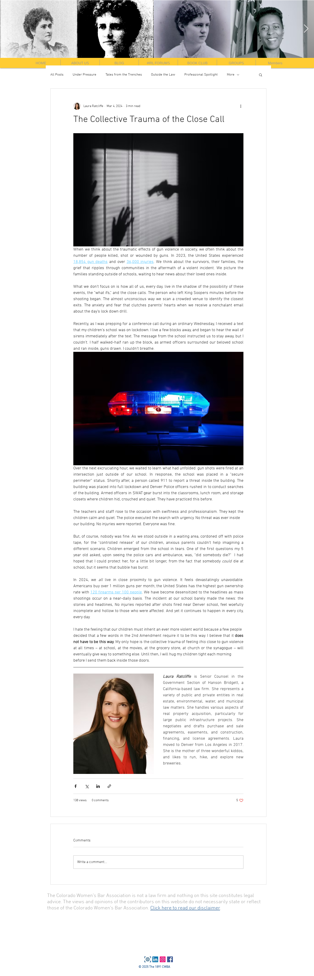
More (230, 75)
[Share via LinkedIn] (98, 786)
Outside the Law (163, 75)
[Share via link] (109, 786)
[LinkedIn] (155, 959)
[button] (260, 74)
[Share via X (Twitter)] (87, 786)
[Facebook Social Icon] (170, 959)
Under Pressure (84, 75)
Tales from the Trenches (124, 75)
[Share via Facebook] (75, 786)
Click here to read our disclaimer (185, 908)
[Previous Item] (8, 28)
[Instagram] (163, 959)
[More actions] (240, 106)
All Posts (56, 75)
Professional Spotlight (201, 75)
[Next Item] (306, 28)
